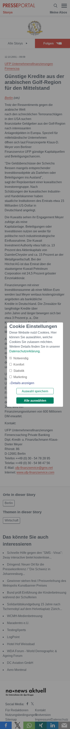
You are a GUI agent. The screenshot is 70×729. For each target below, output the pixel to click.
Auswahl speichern (35, 391)
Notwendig (20, 358)
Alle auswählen (35, 400)
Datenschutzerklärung (24, 351)
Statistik (18, 370)
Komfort (18, 364)
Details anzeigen (22, 383)
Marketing (20, 377)
